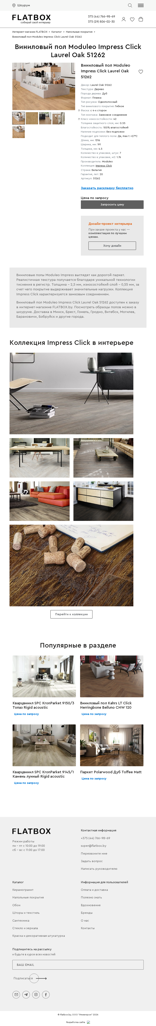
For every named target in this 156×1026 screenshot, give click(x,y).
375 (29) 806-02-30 (101, 21)
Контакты (88, 928)
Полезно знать (91, 897)
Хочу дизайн (112, 245)
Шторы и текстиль (26, 912)
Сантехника (20, 920)
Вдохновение (91, 905)
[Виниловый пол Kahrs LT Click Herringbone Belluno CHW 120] (111, 676)
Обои (16, 905)
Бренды (86, 912)
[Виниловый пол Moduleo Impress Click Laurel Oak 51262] (71, 393)
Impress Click (104, 165)
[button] (141, 5)
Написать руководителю (99, 868)
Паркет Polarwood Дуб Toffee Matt (111, 772)
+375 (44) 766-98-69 (95, 838)
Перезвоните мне (94, 853)
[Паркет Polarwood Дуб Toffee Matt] (111, 745)
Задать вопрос (92, 861)
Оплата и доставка (94, 889)
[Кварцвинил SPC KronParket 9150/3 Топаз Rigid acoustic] (44, 676)
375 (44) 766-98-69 (101, 16)
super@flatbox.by (93, 845)
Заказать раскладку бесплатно (107, 188)
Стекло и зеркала (25, 928)
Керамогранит (22, 889)
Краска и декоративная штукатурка (38, 935)
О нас (85, 920)
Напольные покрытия (28, 897)
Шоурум (23, 5)
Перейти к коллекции (71, 614)
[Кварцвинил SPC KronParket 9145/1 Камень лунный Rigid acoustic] (44, 745)
